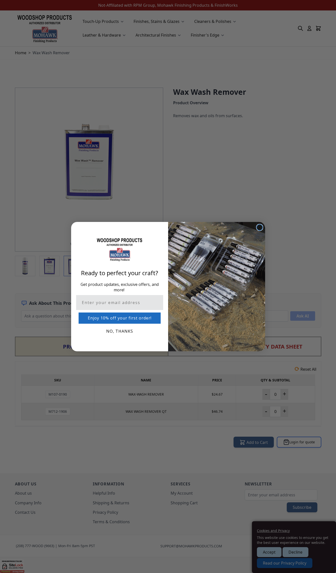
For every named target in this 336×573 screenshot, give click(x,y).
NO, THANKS (119, 331)
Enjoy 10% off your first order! (119, 318)
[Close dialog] (260, 227)
